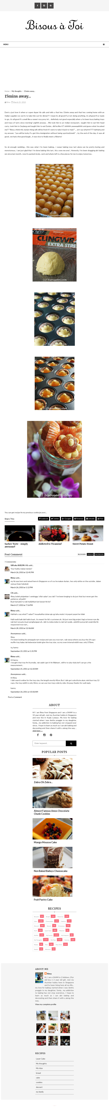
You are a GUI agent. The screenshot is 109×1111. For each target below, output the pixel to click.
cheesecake (49, 921)
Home (7, 91)
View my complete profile (45, 1004)
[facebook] (37, 6)
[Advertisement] (54, 71)
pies (46, 944)
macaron (61, 930)
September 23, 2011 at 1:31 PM (24, 651)
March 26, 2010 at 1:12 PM (22, 587)
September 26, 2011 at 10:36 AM (24, 692)
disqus (90, 554)
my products (65, 935)
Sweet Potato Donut (83, 544)
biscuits (36, 916)
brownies (60, 916)
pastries (67, 940)
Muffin (36, 935)
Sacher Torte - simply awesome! (16, 545)
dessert (36, 926)
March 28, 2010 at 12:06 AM (22, 628)
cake (35, 921)
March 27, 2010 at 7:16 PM (22, 605)
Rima (13, 578)
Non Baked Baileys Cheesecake (50, 870)
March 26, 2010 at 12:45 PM (22, 572)
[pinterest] (51, 6)
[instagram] (44, 6)
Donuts (49, 926)
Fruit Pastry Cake (43, 899)
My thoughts (38, 940)
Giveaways (61, 926)
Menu (6, 44)
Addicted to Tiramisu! (50, 544)
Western (48, 949)
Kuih (35, 930)
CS (12, 593)
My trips (53, 940)
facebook (99, 554)
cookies (63, 921)
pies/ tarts (59, 944)
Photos (36, 944)
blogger (81, 554)
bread (48, 916)
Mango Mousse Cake (45, 842)
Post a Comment (15, 697)
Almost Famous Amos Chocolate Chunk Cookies (51, 812)
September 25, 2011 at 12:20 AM (24, 669)
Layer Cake (48, 930)
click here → (38, 731)
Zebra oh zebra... (43, 782)
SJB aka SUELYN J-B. (19, 565)
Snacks (36, 949)
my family (49, 935)
